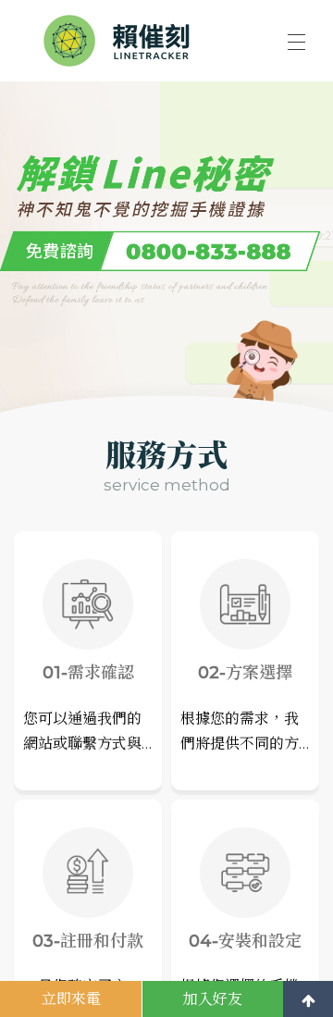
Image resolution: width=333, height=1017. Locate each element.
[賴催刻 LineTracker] (123, 40)
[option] (166, 235)
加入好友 (212, 999)
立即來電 (71, 999)
